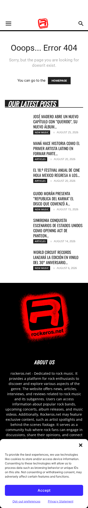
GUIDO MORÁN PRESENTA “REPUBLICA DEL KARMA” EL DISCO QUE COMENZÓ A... (53, 199)
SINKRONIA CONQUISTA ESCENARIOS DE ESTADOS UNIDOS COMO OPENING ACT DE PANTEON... (58, 228)
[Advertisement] (44, 8)
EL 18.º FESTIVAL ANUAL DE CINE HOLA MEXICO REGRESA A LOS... (56, 172)
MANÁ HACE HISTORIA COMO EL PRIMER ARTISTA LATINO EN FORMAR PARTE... (56, 148)
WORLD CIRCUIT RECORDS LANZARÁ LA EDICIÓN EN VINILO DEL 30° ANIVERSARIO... (55, 257)
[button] (80, 445)
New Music (42, 132)
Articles (40, 159)
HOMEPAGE (59, 80)
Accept (44, 490)
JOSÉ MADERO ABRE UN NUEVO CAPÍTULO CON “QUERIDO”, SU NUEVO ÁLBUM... (55, 122)
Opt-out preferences (26, 501)
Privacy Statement (60, 501)
